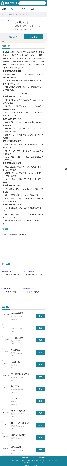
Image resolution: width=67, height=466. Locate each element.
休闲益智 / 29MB (16, 353)
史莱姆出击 (16, 350)
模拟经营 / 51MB (16, 341)
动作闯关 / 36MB (16, 402)
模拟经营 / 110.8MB (17, 414)
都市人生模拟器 (18, 435)
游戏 (13, 9)
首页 (4, 9)
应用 (24, 9)
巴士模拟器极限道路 (20, 374)
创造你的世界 (17, 313)
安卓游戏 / (9, 15)
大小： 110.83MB (36, 26)
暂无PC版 (13, 37)
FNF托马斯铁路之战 (20, 423)
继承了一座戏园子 (19, 411)
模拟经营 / (16, 15)
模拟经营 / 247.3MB (17, 438)
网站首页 (24, 457)
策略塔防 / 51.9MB (17, 389)
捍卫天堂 (15, 386)
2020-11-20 (14, 319)
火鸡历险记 (16, 362)
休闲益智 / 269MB (17, 329)
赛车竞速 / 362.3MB (17, 377)
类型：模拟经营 (20, 26)
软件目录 (34, 457)
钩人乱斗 (15, 398)
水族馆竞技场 (21, 22)
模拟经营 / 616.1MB (17, 426)
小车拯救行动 (17, 338)
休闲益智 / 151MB (17, 365)
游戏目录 (29, 457)
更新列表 (43, 457)
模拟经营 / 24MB (16, 316)
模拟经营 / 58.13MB (17, 450)
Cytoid (14, 325)
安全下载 (34, 37)
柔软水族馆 (16, 447)
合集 (33, 9)
